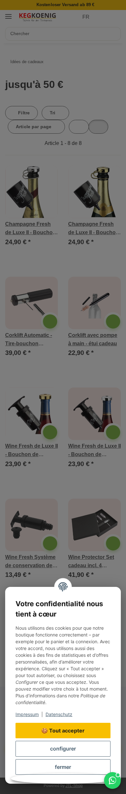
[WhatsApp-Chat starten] (112, 780)
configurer (63, 748)
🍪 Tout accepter (63, 730)
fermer (63, 767)
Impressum (27, 714)
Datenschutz (59, 714)
